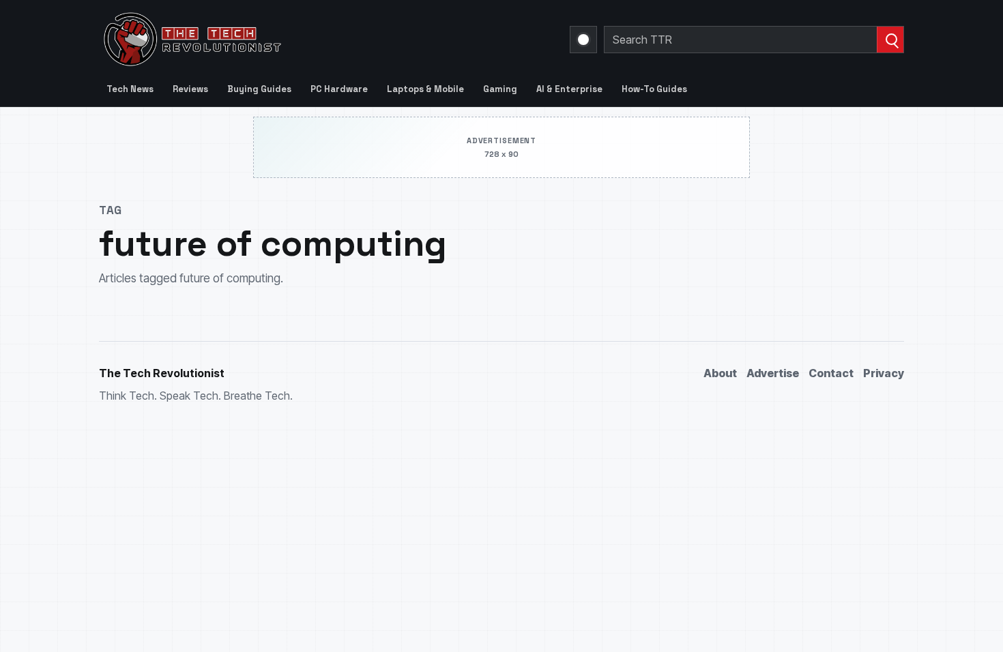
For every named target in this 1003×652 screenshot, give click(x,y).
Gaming (500, 89)
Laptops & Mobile (425, 89)
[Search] (890, 40)
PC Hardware (339, 89)
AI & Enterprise (569, 89)
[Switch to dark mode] (583, 39)
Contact (831, 373)
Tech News (130, 89)
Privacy (883, 373)
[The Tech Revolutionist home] (290, 39)
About (720, 373)
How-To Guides (654, 89)
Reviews (190, 89)
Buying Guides (259, 89)
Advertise (772, 373)
